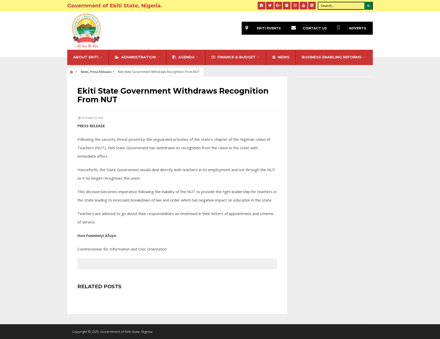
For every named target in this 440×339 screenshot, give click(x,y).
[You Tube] (303, 5)
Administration (138, 57)
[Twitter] (270, 5)
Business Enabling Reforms (332, 57)
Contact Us (315, 28)
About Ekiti (85, 57)
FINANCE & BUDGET (236, 57)
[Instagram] (295, 5)
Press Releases (101, 72)
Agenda (186, 57)
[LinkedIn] (312, 5)
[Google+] (278, 5)
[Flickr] (287, 5)
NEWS (283, 57)
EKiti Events (269, 28)
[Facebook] (261, 5)
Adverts (357, 28)
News (85, 72)
